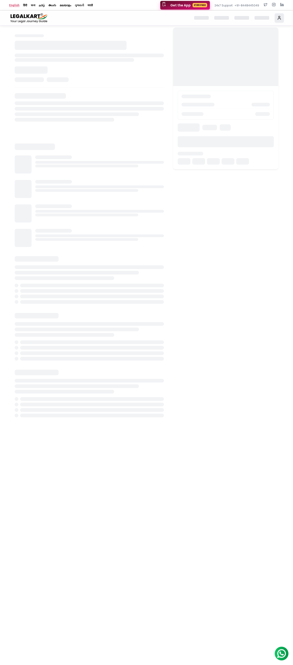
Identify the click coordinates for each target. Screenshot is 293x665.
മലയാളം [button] (65, 5)
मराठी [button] (90, 5)
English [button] (14, 5)
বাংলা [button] (33, 5)
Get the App (188, 5)
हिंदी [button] (25, 5)
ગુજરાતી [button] (79, 5)
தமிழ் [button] (42, 5)
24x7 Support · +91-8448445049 (236, 5)
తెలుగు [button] (52, 5)
